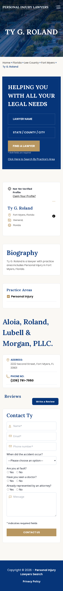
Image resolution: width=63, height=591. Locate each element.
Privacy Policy (31, 581)
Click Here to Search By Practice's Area (31, 159)
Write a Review (45, 401)
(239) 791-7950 (22, 380)
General (18, 220)
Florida (17, 225)
